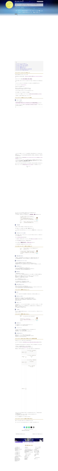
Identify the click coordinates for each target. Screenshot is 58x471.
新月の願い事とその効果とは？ (17, 460)
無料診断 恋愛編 (26, 458)
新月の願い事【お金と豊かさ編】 (17, 459)
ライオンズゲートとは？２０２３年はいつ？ (21, 63)
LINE (25, 5)
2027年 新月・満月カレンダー (17, 448)
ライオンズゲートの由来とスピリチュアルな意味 (22, 64)
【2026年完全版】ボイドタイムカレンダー (18, 449)
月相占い (16, 5)
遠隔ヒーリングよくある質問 (36, 451)
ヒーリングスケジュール (36, 450)
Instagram (27, 5)
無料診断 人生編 (26, 459)
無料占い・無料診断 (27, 455)
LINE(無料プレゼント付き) (36, 454)
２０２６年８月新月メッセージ (17, 454)
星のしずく (35, 458)
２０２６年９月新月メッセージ (17, 453)
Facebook (30, 5)
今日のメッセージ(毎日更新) (20, 5)
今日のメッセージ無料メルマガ (36, 452)
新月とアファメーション (17, 457)
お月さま (24, 5)
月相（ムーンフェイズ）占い (27, 456)
